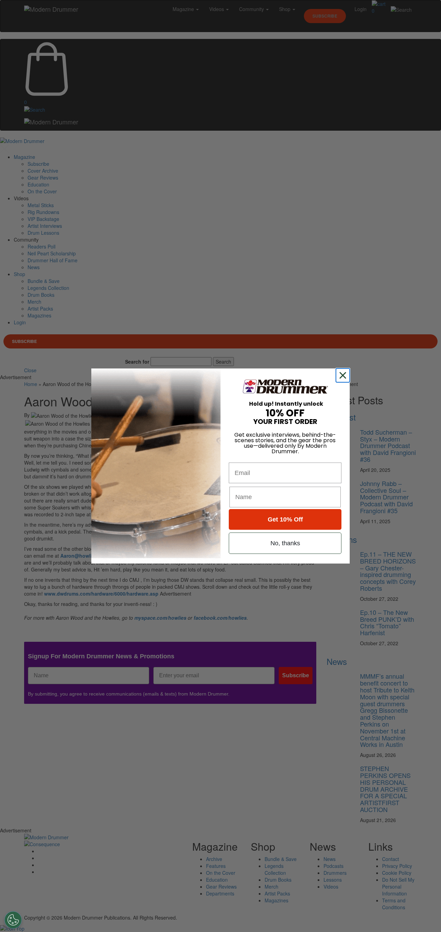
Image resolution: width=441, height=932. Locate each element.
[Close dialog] (344, 375)
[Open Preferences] (13, 920)
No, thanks (285, 543)
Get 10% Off (285, 519)
